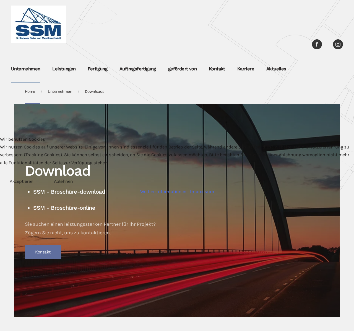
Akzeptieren (21, 181)
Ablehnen (63, 181)
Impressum (202, 191)
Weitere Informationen (163, 191)
